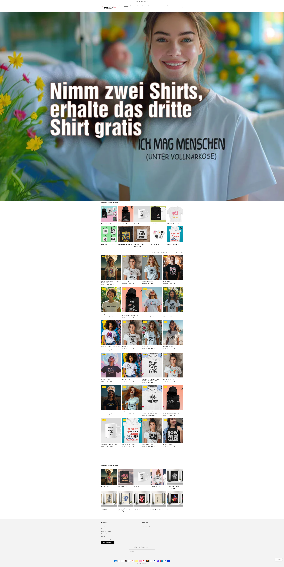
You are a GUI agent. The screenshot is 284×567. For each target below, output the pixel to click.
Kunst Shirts (104, 487)
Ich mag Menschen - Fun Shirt (107, 314)
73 (148, 454)
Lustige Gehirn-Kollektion (125, 244)
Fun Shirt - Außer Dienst (147, 281)
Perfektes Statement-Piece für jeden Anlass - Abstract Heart (110, 282)
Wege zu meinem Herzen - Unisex (149, 314)
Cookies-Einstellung (106, 539)
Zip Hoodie (154, 224)
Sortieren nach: (155, 252)
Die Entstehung (146, 526)
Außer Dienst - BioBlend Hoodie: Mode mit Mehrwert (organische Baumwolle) (151, 412)
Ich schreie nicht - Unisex (147, 346)
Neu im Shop (122, 487)
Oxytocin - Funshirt (105, 379)
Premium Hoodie (123, 224)
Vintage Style (105, 509)
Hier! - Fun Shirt (125, 281)
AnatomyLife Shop (143, 563)
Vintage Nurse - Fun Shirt (168, 379)
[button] (138, 5)
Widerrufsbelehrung (106, 531)
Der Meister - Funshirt (105, 412)
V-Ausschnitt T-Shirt (173, 224)
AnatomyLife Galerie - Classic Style (124, 510)
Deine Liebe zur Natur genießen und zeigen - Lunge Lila (110, 347)
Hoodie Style (154, 487)
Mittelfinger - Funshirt (126, 412)
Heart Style (170, 509)
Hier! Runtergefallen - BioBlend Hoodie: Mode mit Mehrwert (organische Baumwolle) (132, 314)
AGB (102, 528)
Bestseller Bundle (106, 224)
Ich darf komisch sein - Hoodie (128, 444)
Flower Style (138, 509)
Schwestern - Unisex (126, 379)
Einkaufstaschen (106, 244)
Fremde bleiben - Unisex (147, 444)
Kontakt (103, 536)
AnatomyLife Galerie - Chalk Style (173, 487)
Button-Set (154, 244)
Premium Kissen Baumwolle (139, 245)
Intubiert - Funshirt (167, 281)
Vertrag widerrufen (107, 542)
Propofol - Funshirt (167, 314)
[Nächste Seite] (152, 454)
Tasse (135, 224)
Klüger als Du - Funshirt (168, 346)
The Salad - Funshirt (167, 444)
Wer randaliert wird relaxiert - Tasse (109, 444)
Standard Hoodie (172, 244)
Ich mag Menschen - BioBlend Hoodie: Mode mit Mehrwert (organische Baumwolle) (172, 412)
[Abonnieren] (153, 551)
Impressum (104, 526)
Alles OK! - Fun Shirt (126, 346)
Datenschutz (104, 533)
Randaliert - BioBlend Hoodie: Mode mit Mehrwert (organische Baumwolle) (151, 380)
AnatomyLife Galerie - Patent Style (157, 510)
